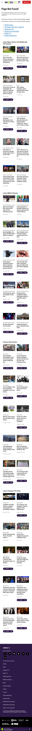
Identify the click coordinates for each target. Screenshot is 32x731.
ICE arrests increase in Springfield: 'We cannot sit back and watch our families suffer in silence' (9, 90)
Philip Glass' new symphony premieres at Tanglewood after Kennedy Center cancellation (22, 591)
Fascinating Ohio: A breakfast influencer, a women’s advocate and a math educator (23, 209)
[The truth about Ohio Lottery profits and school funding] (23, 463)
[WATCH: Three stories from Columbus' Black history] (9, 408)
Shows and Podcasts (11, 31)
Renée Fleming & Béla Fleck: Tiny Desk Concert (9, 535)
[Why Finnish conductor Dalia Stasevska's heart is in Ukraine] (9, 549)
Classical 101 (9, 29)
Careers (5, 689)
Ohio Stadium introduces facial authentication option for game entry (22, 89)
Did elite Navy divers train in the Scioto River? (22, 388)
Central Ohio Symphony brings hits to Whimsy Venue (22, 535)
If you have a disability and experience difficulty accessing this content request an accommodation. (15, 711)
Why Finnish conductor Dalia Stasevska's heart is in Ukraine (9, 560)
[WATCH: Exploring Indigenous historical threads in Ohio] (23, 438)
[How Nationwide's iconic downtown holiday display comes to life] (9, 438)
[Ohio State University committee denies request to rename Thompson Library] (23, 168)
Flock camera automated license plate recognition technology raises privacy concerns (8, 265)
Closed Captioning (7, 695)
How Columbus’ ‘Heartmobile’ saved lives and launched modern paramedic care (8, 359)
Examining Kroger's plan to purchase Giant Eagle (23, 326)
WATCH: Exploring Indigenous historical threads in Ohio (22, 448)
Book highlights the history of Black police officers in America (9, 233)
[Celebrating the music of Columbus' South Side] (9, 285)
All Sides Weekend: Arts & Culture (8, 325)
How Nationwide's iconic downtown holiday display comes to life (9, 449)
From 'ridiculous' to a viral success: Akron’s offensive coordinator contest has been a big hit (23, 153)
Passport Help (6, 698)
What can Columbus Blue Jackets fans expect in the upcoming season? (8, 209)
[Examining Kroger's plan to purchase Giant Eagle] (23, 316)
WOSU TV (7, 33)
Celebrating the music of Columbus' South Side (9, 294)
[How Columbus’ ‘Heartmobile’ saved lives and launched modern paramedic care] (9, 347)
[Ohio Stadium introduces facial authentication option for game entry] (23, 79)
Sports (18, 85)
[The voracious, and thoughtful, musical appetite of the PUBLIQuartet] (23, 496)
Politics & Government (7, 85)
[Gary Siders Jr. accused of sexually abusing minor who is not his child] (9, 141)
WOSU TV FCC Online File (9, 708)
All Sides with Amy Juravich (14, 27)
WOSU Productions (7, 679)
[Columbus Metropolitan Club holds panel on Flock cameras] (9, 110)
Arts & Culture (6, 55)
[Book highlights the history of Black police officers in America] (9, 224)
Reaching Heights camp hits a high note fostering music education (22, 560)
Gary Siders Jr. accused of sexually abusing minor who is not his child (8, 152)
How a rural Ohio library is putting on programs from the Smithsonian (8, 60)
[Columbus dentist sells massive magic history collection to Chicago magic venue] (9, 463)
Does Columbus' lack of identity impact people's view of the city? (22, 234)
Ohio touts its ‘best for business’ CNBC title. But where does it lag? (23, 59)
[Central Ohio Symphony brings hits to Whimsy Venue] (23, 526)
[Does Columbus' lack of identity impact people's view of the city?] (23, 224)
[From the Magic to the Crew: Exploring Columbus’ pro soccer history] (9, 379)
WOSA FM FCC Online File (9, 704)
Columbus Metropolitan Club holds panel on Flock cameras (8, 121)
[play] (2, 729)
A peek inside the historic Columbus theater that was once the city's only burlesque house (22, 359)
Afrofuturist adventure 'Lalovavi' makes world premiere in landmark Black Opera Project (9, 590)
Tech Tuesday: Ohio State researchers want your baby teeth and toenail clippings (22, 264)
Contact (5, 692)
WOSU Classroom (10, 35)
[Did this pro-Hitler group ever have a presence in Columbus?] (23, 408)
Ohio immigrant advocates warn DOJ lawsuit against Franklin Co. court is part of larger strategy (23, 122)
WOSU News (8, 25)
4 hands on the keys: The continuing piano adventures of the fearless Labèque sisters (8, 622)
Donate (27, 2)
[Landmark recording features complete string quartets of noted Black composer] (9, 496)
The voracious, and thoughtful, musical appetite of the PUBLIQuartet (22, 507)
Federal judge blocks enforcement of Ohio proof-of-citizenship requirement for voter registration (9, 180)
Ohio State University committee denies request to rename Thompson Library (22, 179)
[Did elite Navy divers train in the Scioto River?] (23, 379)
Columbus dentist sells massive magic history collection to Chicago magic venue (8, 474)
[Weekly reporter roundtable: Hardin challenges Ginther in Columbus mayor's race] (23, 285)
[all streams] (30, 729)
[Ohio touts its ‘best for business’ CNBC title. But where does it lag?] (23, 49)
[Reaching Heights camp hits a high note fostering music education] (23, 549)
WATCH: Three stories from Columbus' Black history (9, 418)
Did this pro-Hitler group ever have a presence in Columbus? (22, 419)
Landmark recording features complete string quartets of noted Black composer (9, 507)
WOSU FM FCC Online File (9, 701)
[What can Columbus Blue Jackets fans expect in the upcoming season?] (9, 198)
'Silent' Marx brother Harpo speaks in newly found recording (23, 620)
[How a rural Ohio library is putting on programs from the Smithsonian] (9, 49)
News (4, 667)
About (4, 682)
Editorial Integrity (7, 685)
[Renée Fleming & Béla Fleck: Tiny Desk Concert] (9, 526)
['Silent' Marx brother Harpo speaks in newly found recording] (23, 610)
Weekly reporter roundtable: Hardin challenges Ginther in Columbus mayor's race (22, 296)
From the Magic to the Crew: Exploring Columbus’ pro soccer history (9, 389)
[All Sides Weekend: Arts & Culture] (9, 316)
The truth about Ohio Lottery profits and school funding (22, 473)
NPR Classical (20, 502)
